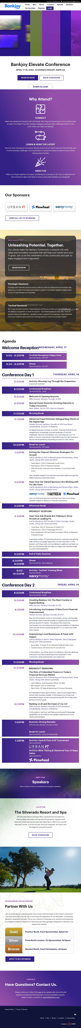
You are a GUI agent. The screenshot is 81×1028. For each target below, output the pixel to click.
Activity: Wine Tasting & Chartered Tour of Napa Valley (53, 752)
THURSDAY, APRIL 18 (66, 374)
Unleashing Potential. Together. (36, 245)
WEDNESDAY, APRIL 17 (53, 347)
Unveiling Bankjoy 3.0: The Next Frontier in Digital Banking (50, 601)
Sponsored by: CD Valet (39, 447)
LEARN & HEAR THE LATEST (40, 144)
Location (50, 4)
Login (50, 8)
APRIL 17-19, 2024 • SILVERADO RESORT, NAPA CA (40, 70)
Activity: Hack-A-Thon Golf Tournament (49, 740)
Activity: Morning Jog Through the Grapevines (52, 381)
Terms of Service (21, 1009)
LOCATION (40, 807)
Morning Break (36, 413)
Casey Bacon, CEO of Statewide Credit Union (47, 463)
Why (34, 4)
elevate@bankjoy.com (51, 997)
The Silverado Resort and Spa (40, 810)
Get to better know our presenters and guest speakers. (40, 786)
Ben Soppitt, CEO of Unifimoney (43, 686)
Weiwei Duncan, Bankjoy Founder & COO (46, 615)
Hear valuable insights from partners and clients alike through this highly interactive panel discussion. (53, 477)
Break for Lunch (37, 445)
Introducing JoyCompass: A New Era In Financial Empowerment (53, 610)
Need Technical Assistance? (63, 1)
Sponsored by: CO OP (38, 358)
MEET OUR (40, 777)
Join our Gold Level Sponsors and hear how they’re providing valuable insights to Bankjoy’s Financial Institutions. (52, 500)
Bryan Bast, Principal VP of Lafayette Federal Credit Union (52, 645)
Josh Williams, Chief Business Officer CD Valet (48, 683)
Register (41, 8)
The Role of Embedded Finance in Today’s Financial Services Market (50, 673)
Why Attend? (40, 99)
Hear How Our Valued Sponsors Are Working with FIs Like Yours (53, 483)
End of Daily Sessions (40, 554)
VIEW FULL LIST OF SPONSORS (22, 218)
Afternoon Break (37, 506)
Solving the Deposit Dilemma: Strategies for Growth (51, 453)
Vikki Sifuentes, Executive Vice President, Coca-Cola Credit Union (53, 470)
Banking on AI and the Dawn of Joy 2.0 (48, 704)
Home (27, 4)
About (41, 4)
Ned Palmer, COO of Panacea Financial (45, 466)
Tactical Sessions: (17, 306)
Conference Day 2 (18, 585)
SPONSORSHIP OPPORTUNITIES (18, 901)
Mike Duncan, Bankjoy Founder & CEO (45, 399)
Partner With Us (19, 904)
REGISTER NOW (27, 78)
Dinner (32, 364)
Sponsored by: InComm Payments (43, 734)
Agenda (60, 4)
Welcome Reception (20, 348)
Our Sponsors (17, 195)
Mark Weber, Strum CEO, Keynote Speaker (46, 408)
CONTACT (31, 979)
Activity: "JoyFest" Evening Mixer (45, 570)
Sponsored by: (35, 573)
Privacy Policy (9, 1009)
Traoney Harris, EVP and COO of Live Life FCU (48, 648)
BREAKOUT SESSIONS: (40, 511)
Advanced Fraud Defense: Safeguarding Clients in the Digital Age (54, 420)
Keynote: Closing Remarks (42, 722)
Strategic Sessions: (18, 284)
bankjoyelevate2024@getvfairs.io (71, 1)
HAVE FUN (40, 171)
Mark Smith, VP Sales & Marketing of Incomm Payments (51, 688)
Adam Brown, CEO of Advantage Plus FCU (46, 530)
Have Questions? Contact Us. (31, 983)
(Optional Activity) (36, 384)
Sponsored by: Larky (37, 391)
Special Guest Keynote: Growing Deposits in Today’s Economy (51, 404)
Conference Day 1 (18, 375)
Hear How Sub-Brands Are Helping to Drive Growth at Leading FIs (50, 517)
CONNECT (40, 118)
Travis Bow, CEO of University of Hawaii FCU (47, 527)
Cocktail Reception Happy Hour (45, 355)
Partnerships (30, 8)
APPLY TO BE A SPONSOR (20, 959)
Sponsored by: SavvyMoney (40, 563)
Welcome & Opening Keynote (44, 396)
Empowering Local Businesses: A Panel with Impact (51, 635)
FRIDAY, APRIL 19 (68, 585)
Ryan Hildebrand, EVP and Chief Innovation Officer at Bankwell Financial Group (54, 534)
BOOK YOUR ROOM (51, 78)
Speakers (69, 4)
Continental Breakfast (40, 389)
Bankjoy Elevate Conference (40, 64)
